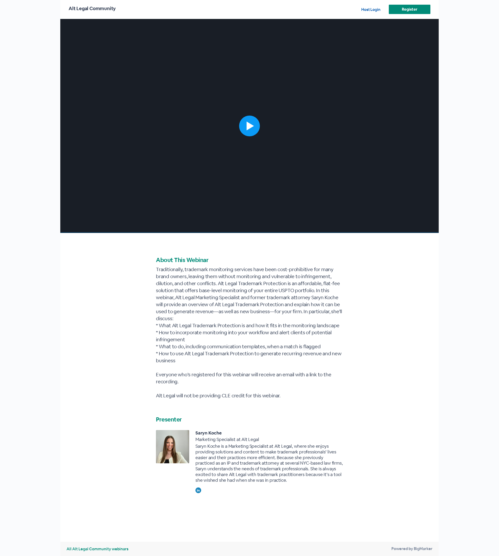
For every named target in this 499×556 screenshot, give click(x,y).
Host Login (370, 9)
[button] (249, 126)
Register (409, 9)
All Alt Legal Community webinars (97, 548)
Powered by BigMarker (411, 548)
